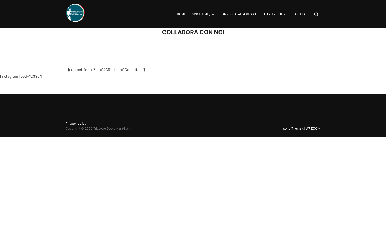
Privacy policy (76, 123)
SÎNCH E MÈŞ (201, 14)
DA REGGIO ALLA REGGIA (239, 14)
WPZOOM (313, 128)
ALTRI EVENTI (272, 14)
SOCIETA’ (300, 14)
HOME (181, 14)
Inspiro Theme (291, 128)
